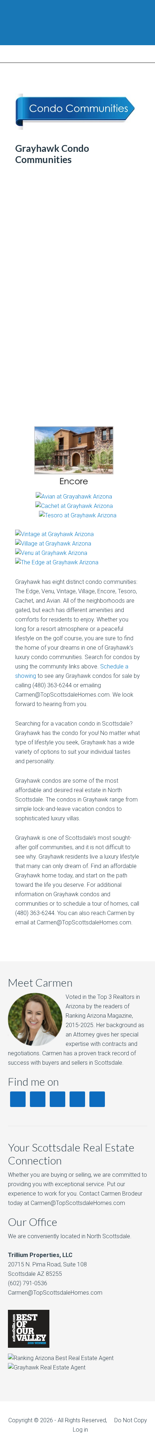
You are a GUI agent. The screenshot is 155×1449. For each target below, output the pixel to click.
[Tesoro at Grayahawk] (77, 515)
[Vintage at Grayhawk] (54, 534)
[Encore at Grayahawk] (74, 487)
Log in (80, 1429)
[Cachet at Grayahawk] (74, 506)
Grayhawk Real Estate (77, 22)
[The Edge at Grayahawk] (56, 562)
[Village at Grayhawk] (53, 543)
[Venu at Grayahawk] (51, 553)
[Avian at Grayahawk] (74, 496)
